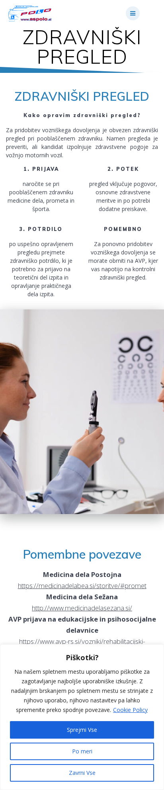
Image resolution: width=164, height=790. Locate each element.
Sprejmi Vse (82, 729)
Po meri (82, 751)
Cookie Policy (130, 710)
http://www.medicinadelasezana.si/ (82, 607)
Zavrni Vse (82, 772)
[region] (82, 717)
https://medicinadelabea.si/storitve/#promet (82, 585)
